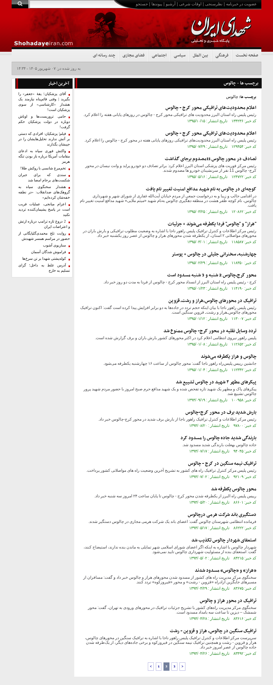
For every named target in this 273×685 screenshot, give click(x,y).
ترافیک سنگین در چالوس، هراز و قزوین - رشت (213, 631)
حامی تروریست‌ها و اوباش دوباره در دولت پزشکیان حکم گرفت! (44, 122)
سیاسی (179, 55)
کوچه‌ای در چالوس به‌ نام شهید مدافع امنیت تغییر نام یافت (201, 189)
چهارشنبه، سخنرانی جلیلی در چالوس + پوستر (213, 254)
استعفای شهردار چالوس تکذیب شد (223, 540)
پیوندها (156, 4)
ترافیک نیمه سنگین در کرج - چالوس (222, 463)
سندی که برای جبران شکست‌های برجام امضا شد (44, 177)
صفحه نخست (247, 55)
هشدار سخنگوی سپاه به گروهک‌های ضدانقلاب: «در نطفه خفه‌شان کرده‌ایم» (44, 192)
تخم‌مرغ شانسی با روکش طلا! (43, 168)
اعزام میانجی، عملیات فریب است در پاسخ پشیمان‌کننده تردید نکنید (44, 209)
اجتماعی (159, 55)
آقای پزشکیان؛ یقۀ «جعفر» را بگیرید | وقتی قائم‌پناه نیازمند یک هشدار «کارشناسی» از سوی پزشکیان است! (44, 102)
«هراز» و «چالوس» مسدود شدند (225, 570)
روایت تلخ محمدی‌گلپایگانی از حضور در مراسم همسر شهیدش (44, 236)
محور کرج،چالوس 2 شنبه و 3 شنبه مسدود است (211, 275)
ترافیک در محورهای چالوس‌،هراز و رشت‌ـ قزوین (212, 301)
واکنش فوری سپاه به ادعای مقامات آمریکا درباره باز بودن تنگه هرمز (44, 156)
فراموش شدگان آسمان (48, 252)
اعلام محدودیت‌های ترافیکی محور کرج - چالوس (210, 108)
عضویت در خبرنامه (241, 4)
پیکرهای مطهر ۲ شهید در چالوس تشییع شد (216, 382)
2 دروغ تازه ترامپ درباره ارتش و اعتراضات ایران (44, 224)
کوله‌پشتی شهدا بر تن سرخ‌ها (44, 258)
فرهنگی (221, 55)
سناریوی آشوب (54, 245)
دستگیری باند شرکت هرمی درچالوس (222, 515)
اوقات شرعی (190, 4)
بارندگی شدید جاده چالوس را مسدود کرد (218, 438)
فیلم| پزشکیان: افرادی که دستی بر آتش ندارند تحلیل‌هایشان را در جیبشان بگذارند (44, 139)
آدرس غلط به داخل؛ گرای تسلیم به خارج (44, 267)
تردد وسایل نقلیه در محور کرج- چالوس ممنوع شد (209, 331)
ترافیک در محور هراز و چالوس (228, 601)
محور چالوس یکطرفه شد (233, 489)
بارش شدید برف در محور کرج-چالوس (220, 412)
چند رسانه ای (104, 55)
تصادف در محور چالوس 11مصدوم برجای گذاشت (210, 159)
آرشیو (170, 4)
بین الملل (200, 55)
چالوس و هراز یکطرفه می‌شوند (228, 356)
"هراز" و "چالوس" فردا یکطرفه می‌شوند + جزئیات (212, 224)
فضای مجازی (133, 55)
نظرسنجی (213, 4)
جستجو (142, 4)
